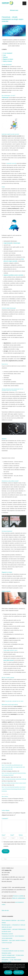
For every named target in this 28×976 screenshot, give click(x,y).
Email (12, 835)
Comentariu (5, 818)
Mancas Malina (5, 796)
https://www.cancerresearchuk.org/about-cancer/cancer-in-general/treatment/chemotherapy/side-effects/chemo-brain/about (14, 789)
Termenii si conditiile (18, 896)
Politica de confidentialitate (18, 898)
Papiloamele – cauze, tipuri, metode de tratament (13, 940)
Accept (8, 972)
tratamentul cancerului (11, 163)
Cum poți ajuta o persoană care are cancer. (14, 701)
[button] (24, 3)
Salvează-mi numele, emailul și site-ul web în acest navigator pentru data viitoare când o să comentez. (15, 844)
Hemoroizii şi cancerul (7, 933)
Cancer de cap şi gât (7, 942)
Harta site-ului (5, 910)
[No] (26, 969)
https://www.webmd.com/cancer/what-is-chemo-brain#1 (14, 783)
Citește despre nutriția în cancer (10, 650)
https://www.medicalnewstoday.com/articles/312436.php (14, 779)
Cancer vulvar (5, 948)
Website (21, 835)
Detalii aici (18, 972)
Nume (3, 835)
